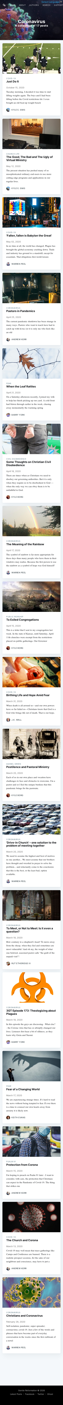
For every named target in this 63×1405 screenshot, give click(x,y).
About (22, 5)
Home (12, 5)
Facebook (29, 1394)
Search (46, 5)
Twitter (40, 1394)
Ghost (50, 1394)
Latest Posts (16, 1394)
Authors (34, 5)
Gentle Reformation (27, 1390)
